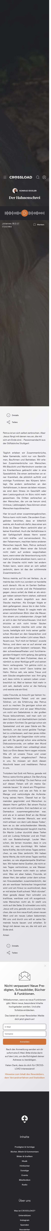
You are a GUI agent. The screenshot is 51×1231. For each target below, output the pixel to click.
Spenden (24, 1225)
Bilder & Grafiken (25, 1156)
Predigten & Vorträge (25, 1147)
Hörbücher (25, 1166)
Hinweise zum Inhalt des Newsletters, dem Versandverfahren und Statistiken (24, 1076)
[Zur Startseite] (20, 177)
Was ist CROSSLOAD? (24, 1210)
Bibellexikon (24, 1180)
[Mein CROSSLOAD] (44, 177)
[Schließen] (45, 966)
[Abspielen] (24, 213)
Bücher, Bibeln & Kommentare (25, 1151)
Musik (24, 1161)
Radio (24, 1184)
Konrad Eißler (28, 190)
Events (24, 1175)
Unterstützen (25, 1215)
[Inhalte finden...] (38, 177)
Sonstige (24, 1170)
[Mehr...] (5, 177)
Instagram (24, 1220)
